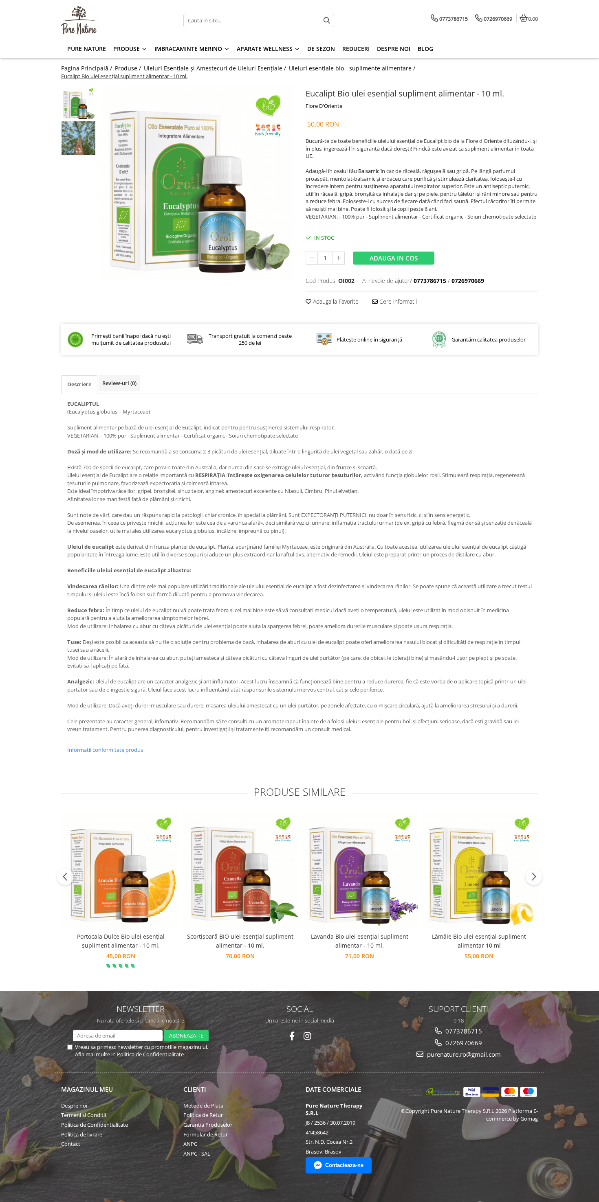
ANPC (190, 1143)
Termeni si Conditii (83, 1115)
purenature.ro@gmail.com (463, 1054)
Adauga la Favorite (335, 301)
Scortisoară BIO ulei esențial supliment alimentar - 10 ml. (240, 941)
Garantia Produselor (207, 1124)
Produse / (129, 68)
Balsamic (368, 171)
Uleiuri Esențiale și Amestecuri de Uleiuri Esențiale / (216, 68)
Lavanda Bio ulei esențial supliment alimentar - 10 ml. (359, 941)
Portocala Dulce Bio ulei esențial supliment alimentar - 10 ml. (121, 941)
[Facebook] (292, 1036)
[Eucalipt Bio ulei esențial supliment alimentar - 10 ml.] (196, 183)
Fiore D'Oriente (324, 105)
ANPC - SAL (196, 1153)
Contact (70, 1143)
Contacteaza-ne (344, 1165)
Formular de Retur (205, 1134)
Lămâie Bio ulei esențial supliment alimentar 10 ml (479, 941)
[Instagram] (307, 1036)
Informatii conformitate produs (105, 749)
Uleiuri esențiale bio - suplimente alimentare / (353, 68)
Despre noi (74, 1105)
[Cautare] (326, 20)
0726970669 (463, 1043)
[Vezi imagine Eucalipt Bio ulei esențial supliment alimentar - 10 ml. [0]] (78, 103)
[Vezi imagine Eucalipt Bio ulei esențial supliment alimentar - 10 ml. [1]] (78, 138)
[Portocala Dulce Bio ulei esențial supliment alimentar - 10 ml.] (121, 870)
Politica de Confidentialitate (150, 1054)
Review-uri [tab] (119, 383)
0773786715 (463, 1031)
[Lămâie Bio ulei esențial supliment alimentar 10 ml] (479, 870)
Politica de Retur (203, 1115)
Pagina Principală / (87, 68)
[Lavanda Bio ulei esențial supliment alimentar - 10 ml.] (360, 870)
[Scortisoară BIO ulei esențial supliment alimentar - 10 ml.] (240, 870)
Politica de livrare (81, 1134)
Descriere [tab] (79, 384)
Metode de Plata (203, 1105)
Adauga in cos (394, 258)
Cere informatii (397, 301)
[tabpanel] (196, 183)
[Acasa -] (112, 20)
